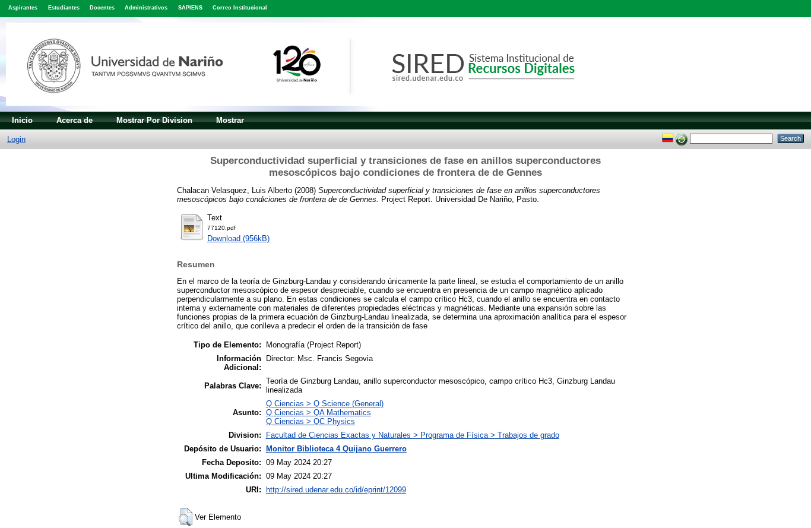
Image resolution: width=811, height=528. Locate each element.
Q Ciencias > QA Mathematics (318, 412)
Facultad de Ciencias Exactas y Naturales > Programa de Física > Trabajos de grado (412, 435)
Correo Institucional (240, 8)
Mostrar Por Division (154, 120)
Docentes (102, 8)
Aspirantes (22, 8)
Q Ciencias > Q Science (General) (325, 403)
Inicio (22, 120)
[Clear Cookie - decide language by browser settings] (682, 138)
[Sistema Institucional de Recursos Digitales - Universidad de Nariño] (310, 109)
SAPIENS (190, 8)
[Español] (667, 138)
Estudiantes (64, 8)
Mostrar (230, 120)
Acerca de (74, 120)
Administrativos (146, 8)
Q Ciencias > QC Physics (310, 421)
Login (16, 139)
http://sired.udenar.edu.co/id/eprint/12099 (336, 489)
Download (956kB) (238, 238)
